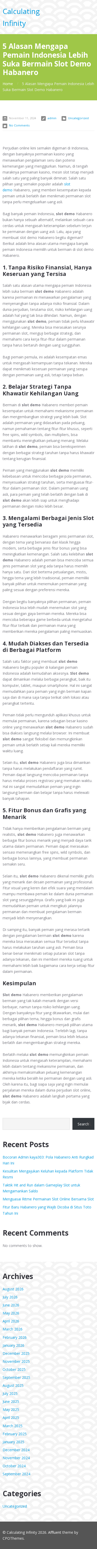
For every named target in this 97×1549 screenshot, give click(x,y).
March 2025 (13, 1425)
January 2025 (13, 1441)
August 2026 (13, 1289)
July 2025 (10, 1393)
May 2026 (11, 1313)
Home (8, 83)
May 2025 (11, 1409)
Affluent (54, 1532)
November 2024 (16, 1457)
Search (83, 1124)
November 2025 (16, 1361)
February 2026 (15, 1337)
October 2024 (14, 1465)
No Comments (19, 125)
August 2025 (13, 1385)
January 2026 (13, 1345)
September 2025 (16, 1377)
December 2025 (16, 1353)
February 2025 (15, 1433)
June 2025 (11, 1401)
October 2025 (14, 1369)
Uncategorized (78, 118)
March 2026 (13, 1329)
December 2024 (16, 1449)
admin (52, 118)
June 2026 (11, 1305)
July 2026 (10, 1297)
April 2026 (11, 1321)
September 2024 (16, 1473)
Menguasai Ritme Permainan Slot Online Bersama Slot (48, 1199)
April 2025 (11, 1417)
